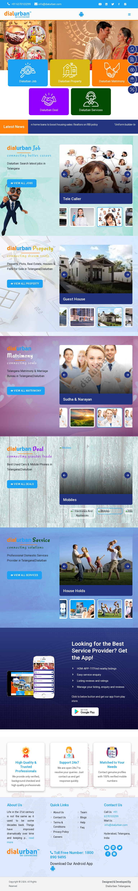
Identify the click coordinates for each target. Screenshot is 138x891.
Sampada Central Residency (87, 299)
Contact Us (59, 817)
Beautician (72, 199)
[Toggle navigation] (129, 14)
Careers (57, 836)
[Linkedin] (106, 4)
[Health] (95, 560)
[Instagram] (125, 4)
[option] (95, 174)
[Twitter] (113, 4)
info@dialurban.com (116, 825)
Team (83, 812)
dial (24, 148)
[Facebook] (119, 4)
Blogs (83, 817)
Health (68, 591)
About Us (58, 812)
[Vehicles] (95, 469)
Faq (82, 827)
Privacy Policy (61, 831)
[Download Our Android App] (81, 14)
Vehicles (70, 500)
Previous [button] (65, 174)
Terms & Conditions (59, 824)
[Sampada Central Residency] (95, 269)
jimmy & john (74, 399)
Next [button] (128, 174)
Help (82, 822)
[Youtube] (100, 4)
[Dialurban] (17, 14)
